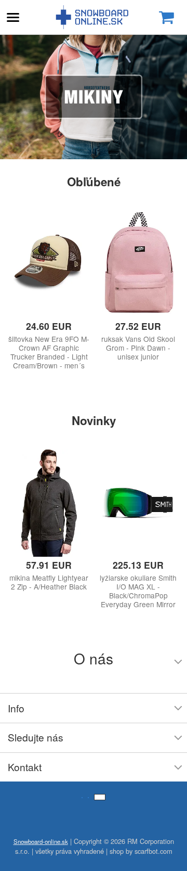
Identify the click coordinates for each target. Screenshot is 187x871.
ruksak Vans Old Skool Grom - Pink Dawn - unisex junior (138, 348)
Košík (166, 17)
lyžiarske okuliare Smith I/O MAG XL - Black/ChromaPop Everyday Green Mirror (138, 591)
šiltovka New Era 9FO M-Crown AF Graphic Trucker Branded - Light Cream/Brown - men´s (48, 352)
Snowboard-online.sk (93, 17)
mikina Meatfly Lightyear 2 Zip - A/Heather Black (48, 582)
